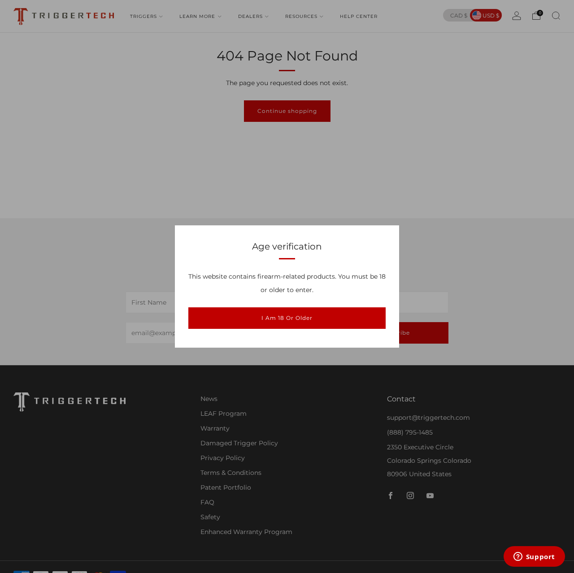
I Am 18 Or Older (287, 318)
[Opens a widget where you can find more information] (534, 557)
